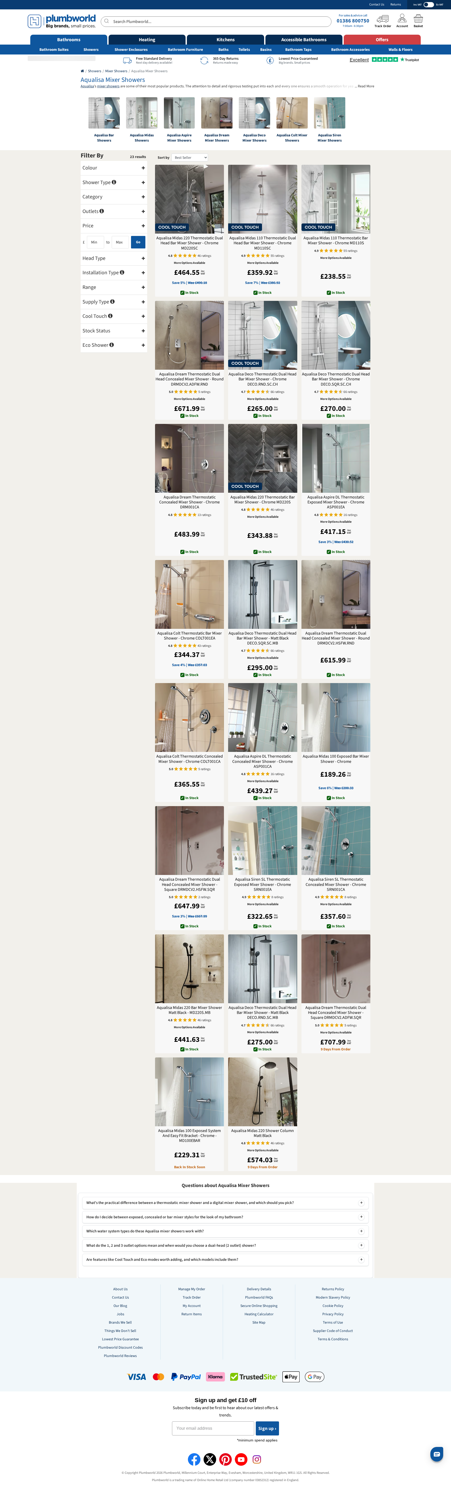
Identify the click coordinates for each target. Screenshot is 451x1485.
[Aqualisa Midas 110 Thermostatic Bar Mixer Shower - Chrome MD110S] (335, 199)
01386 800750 (353, 21)
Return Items (191, 1314)
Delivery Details (259, 1289)
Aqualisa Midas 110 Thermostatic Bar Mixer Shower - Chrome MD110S (336, 241)
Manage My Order (191, 1289)
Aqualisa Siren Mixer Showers (330, 138)
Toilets (244, 49)
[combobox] (216, 21)
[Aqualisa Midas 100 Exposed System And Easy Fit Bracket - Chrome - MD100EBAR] (189, 1091)
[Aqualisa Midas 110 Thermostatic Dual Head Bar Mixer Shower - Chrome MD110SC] (262, 199)
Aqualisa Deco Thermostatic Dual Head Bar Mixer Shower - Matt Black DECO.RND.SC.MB (262, 1012)
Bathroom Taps (298, 49)
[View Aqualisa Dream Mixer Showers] (217, 113)
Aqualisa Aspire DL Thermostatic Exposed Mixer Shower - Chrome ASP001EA (335, 502)
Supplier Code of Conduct (333, 1331)
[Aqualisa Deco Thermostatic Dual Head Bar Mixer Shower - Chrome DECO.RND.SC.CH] (262, 335)
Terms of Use (333, 1322)
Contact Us (376, 4)
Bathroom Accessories (350, 49)
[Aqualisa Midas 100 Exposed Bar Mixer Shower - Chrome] (335, 717)
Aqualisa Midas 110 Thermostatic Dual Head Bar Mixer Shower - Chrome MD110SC (262, 243)
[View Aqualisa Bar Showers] (104, 113)
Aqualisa (87, 86)
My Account (192, 1305)
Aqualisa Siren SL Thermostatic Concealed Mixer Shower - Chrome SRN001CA (336, 884)
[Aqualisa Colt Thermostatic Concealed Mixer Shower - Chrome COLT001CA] (189, 717)
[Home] (82, 71)
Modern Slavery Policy (333, 1297)
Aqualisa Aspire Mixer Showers (179, 138)
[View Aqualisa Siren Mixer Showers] (329, 113)
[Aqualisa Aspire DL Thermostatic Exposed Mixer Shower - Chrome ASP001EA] (335, 458)
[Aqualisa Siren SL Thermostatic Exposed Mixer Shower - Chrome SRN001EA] (262, 840)
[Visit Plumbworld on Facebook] (194, 1459)
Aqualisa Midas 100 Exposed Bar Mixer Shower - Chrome (336, 759)
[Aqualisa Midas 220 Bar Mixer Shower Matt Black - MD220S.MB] (189, 968)
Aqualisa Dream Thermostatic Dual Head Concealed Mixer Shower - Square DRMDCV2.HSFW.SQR (189, 884)
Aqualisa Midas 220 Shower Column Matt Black (262, 1133)
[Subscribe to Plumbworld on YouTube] (241, 1459)
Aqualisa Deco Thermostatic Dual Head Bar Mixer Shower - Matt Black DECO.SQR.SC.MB (262, 638)
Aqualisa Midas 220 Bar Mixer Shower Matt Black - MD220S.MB (189, 1010)
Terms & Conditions (333, 1339)
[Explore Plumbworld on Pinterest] (225, 1459)
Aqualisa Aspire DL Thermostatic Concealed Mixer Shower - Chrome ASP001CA (262, 761)
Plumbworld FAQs (259, 1297)
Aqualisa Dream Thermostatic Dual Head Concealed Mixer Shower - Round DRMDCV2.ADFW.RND (190, 379)
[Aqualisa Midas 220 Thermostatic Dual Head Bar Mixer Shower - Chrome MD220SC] (189, 199)
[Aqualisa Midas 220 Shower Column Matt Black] (262, 1091)
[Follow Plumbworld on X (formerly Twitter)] (210, 1459)
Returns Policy (333, 1289)
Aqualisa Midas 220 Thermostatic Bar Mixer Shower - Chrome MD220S (262, 500)
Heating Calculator (259, 1314)
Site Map (258, 1322)
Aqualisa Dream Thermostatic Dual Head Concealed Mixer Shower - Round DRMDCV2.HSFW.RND (336, 638)
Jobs (120, 1314)
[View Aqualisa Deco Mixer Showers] (254, 113)
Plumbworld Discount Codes (120, 1347)
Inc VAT (417, 5)
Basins (266, 49)
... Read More (364, 86)
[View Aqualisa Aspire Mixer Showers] (179, 113)
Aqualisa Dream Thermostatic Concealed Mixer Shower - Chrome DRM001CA (189, 502)
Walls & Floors (401, 49)
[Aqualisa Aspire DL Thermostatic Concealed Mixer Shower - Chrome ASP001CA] (262, 717)
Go (138, 242)
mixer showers (108, 86)
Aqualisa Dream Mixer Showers (216, 138)
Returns (395, 4)
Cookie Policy (333, 1305)
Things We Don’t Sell (120, 1331)
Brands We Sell (120, 1322)
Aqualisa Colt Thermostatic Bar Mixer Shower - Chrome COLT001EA (189, 636)
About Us (120, 1289)
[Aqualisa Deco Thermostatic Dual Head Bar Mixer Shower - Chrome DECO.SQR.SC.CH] (335, 335)
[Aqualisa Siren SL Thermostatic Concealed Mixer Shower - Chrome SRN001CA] (335, 840)
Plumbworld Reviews (120, 1356)
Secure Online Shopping (258, 1305)
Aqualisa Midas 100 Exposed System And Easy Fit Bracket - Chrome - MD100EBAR (189, 1135)
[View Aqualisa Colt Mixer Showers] (292, 113)
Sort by (163, 157)
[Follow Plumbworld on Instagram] (257, 1459)
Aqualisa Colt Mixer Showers (292, 138)
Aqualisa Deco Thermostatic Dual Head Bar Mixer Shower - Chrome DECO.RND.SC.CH (262, 379)
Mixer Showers (116, 71)
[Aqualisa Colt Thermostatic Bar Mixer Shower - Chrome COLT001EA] (189, 594)
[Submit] (107, 21)
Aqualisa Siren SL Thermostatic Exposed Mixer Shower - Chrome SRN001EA (262, 884)
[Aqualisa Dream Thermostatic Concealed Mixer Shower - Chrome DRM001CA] (189, 458)
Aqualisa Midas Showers (142, 138)
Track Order (192, 1297)
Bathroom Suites (54, 49)
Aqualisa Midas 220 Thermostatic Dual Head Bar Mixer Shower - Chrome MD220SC (189, 243)
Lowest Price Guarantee (120, 1339)
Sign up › (267, 1428)
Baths (223, 49)
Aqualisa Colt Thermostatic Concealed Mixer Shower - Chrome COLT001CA (189, 759)
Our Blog (120, 1305)
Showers (91, 49)
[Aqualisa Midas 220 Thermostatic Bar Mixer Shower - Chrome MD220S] (262, 458)
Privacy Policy (333, 1314)
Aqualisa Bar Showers (104, 138)
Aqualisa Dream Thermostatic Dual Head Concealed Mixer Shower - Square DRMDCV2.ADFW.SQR (335, 1012)
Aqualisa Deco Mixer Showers (254, 138)
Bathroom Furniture (185, 49)
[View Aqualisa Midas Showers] (141, 113)
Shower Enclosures (131, 49)
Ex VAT (439, 5)
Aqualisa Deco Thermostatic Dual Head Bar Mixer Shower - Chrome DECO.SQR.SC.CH (336, 379)
